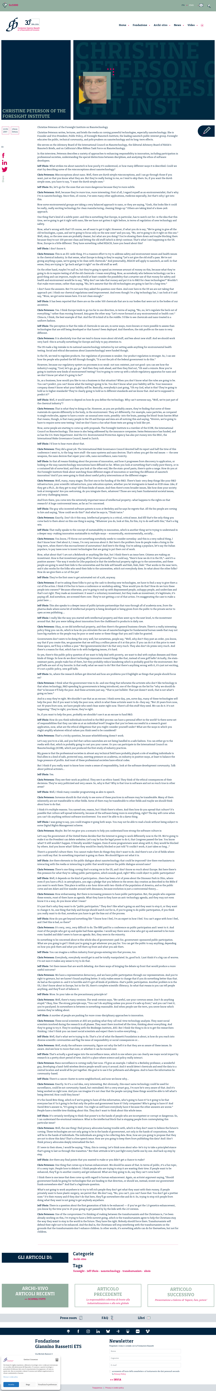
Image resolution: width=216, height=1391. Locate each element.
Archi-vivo (160, 25)
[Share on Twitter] (4, 169)
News (177, 25)
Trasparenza (97, 1388)
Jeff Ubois (92, 1271)
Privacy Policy (120, 1374)
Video (191, 25)
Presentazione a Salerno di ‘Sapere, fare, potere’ (181, 1300)
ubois (147, 1271)
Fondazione (140, 25)
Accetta (11, 1385)
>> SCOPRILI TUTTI (35, 1299)
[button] (57, 1359)
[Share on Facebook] (4, 155)
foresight (78, 1271)
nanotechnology (110, 1271)
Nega (28, 1385)
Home (122, 25)
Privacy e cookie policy (10, 1377)
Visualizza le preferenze (47, 1385)
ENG (191, 5)
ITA (183, 5)
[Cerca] (208, 6)
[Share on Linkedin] (4, 162)
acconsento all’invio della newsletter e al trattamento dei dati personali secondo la (146, 1372)
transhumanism (132, 1271)
